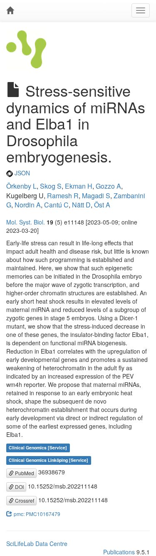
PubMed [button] (24, 472)
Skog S (51, 186)
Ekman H (78, 186)
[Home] (10, 10)
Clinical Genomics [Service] (38, 447)
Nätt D (81, 204)
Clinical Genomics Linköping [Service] (48, 460)
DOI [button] (19, 486)
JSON (21, 173)
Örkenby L (21, 186)
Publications (119, 552)
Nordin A (28, 204)
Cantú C (56, 204)
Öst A (102, 204)
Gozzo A (108, 186)
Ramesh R (63, 195)
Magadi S (96, 195)
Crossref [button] (24, 500)
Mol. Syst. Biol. (25, 222)
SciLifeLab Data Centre (36, 543)
